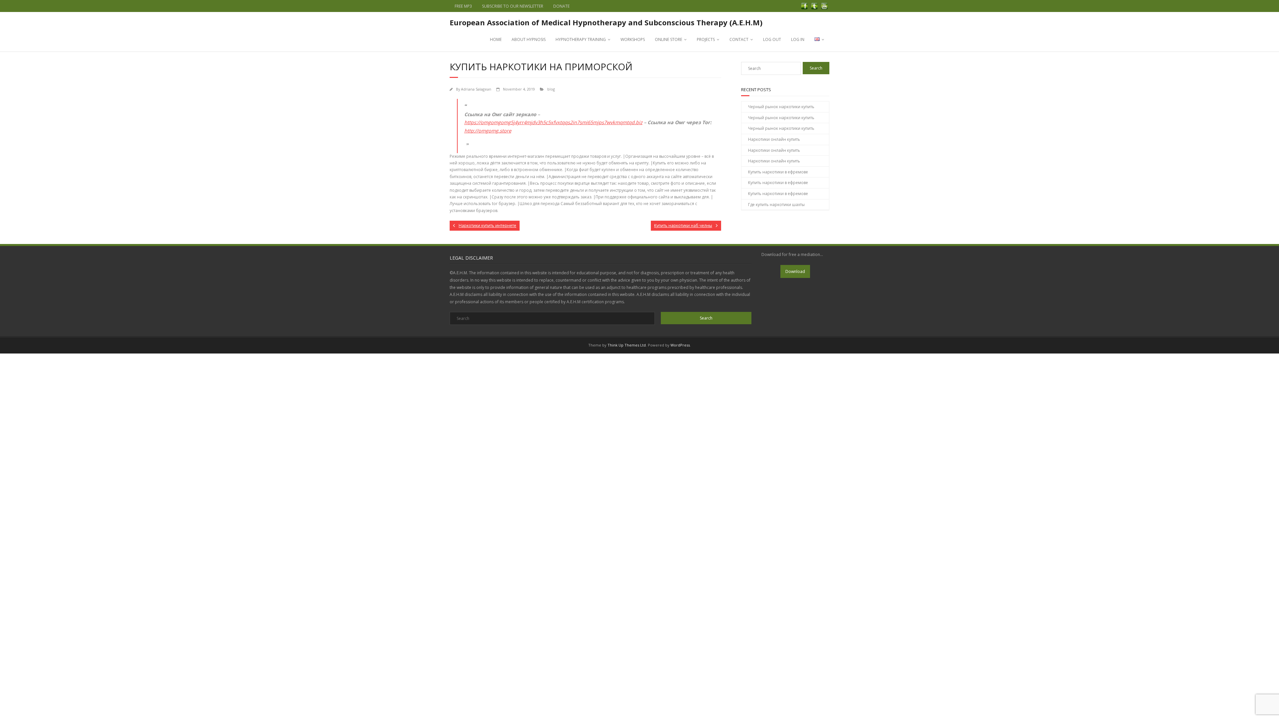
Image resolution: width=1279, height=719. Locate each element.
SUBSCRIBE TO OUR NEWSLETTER (512, 6)
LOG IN (797, 39)
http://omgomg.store (487, 130)
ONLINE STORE (668, 39)
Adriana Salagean (476, 89)
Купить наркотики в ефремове (778, 172)
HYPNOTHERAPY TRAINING (581, 39)
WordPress (680, 345)
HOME (496, 39)
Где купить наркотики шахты (776, 204)
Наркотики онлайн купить (774, 139)
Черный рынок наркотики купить (781, 107)
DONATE (561, 6)
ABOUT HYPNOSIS (529, 39)
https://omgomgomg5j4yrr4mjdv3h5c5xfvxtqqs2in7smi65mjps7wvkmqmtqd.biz (553, 122)
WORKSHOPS (633, 39)
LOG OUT (772, 39)
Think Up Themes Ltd (627, 345)
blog (551, 89)
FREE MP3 (463, 6)
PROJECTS (706, 39)
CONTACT (738, 39)
